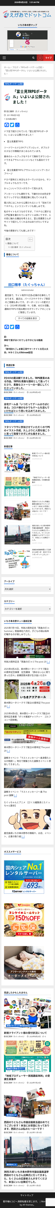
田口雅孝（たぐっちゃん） (17, 111)
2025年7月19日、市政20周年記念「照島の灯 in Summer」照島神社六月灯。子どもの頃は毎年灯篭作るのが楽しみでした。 (26, 631)
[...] (48, 661)
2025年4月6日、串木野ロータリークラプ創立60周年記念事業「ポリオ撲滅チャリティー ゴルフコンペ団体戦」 (27, 716)
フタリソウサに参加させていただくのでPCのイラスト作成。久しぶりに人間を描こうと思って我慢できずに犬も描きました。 (27, 430)
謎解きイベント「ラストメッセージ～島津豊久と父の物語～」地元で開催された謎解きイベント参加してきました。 (27, 761)
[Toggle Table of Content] (29, 239)
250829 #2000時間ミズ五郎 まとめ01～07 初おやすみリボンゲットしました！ (42, 552)
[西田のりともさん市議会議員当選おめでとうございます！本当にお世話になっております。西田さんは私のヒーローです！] (27, 1102)
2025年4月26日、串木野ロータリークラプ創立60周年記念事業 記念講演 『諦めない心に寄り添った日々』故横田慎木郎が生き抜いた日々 (27, 672)
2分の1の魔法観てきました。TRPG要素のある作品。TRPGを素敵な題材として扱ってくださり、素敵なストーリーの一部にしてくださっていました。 (27, 383)
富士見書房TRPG (15, 141)
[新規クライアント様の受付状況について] (27, 1013)
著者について (13, 243)
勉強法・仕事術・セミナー (15, 1068)
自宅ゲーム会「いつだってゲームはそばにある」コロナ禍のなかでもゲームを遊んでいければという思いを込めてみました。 (26, 407)
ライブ (48, 57)
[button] (4, 58)
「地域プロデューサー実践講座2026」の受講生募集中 (41, 479)
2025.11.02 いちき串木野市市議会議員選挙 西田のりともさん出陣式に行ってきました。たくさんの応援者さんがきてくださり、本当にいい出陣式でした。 (41, 532)
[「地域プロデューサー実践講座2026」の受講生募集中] (27, 1056)
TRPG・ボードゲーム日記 (14, 84)
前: (23, 338)
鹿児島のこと (12, 1115)
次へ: (26, 349)
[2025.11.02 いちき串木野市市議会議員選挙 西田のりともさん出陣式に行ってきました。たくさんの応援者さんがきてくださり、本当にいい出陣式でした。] (27, 1152)
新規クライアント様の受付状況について (41, 454)
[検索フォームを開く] (33, 57)
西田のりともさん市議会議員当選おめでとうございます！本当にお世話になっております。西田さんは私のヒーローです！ (41, 506)
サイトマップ (26, 1195)
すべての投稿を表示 (27, 318)
